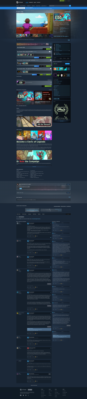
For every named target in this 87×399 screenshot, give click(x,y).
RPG (61, 36)
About (35, 2)
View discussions (56, 94)
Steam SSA (42, 392)
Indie (56, 80)
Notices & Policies (57, 393)
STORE (27, 2)
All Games (17, 10)
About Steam (42, 390)
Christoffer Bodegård (59, 81)
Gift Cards (42, 396)
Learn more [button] (67, 63)
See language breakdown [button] (57, 206)
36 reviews (20, 348)
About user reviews (63, 206)
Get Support (64, 393)
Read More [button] (49, 305)
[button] (18, 6)
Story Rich (55, 36)
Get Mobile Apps (65, 392)
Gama (19, 256)
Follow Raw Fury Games (24, 186)
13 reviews (20, 271)
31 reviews (20, 361)
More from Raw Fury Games (25, 184)
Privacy (56, 390)
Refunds (56, 396)
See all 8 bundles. (19, 76)
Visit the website (56, 85)
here (31, 199)
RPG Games (21, 10)
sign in (65, 0)
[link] (43, 57)
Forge (19, 373)
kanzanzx (20, 360)
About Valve (50, 390)
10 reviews (20, 374)
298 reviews (20, 314)
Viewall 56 (68, 69)
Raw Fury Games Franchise (26, 10)
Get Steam (64, 390)
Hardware (50, 393)
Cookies (56, 395)
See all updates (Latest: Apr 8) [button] (22, 105)
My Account (64, 395)
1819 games (20, 313)
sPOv (19, 347)
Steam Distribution (43, 395)
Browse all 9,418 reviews (34, 385)
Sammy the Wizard (21, 312)
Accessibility (56, 392)
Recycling (50, 395)
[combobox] (59, 6)
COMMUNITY (31, 2)
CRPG (63, 36)
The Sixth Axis (18, 112)
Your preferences (68, 206)
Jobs (49, 392)
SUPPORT (38, 2)
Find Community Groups (57, 95)
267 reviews (20, 293)
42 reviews (20, 241)
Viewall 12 (68, 75)
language (69, 0)
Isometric (66, 36)
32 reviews (20, 257)
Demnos (20, 240)
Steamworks (42, 393)
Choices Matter (58, 36)
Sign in (18, 39)
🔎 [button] (50, 131)
